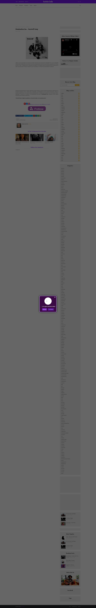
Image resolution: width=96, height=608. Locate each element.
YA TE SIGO (51, 309)
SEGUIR (44, 309)
